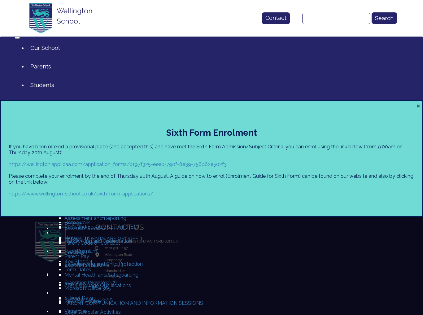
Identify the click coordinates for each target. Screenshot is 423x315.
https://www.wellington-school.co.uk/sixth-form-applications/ (81, 194)
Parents (40, 66)
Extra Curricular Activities (92, 312)
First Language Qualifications (97, 285)
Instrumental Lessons (89, 299)
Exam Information (84, 265)
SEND (71, 240)
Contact (275, 18)
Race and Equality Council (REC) (101, 227)
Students (42, 85)
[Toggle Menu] (17, 38)
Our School (45, 48)
